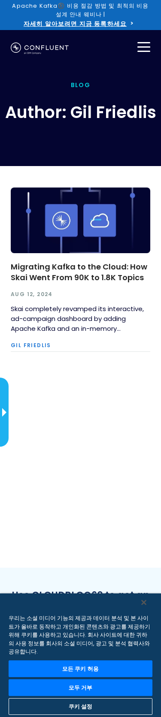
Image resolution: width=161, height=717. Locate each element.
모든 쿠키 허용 (80, 669)
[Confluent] (40, 48)
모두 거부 (81, 688)
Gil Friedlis (31, 345)
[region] (80, 655)
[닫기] (143, 602)
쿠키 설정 (81, 706)
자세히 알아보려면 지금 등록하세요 (75, 23)
